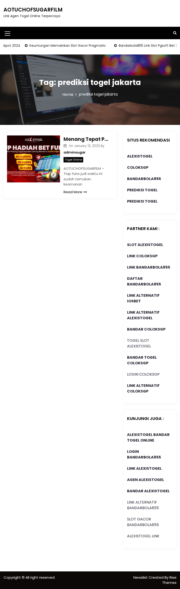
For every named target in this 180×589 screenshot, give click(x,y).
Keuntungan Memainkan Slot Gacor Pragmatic (61, 45)
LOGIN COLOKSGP (143, 374)
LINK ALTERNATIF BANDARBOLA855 (143, 505)
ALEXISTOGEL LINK (143, 536)
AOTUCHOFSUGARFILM (33, 9)
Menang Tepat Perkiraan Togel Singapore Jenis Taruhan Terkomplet (86, 139)
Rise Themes (169, 580)
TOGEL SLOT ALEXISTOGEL (139, 343)
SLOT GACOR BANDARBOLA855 (143, 521)
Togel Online (73, 160)
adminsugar (75, 152)
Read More (73, 191)
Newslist (141, 577)
